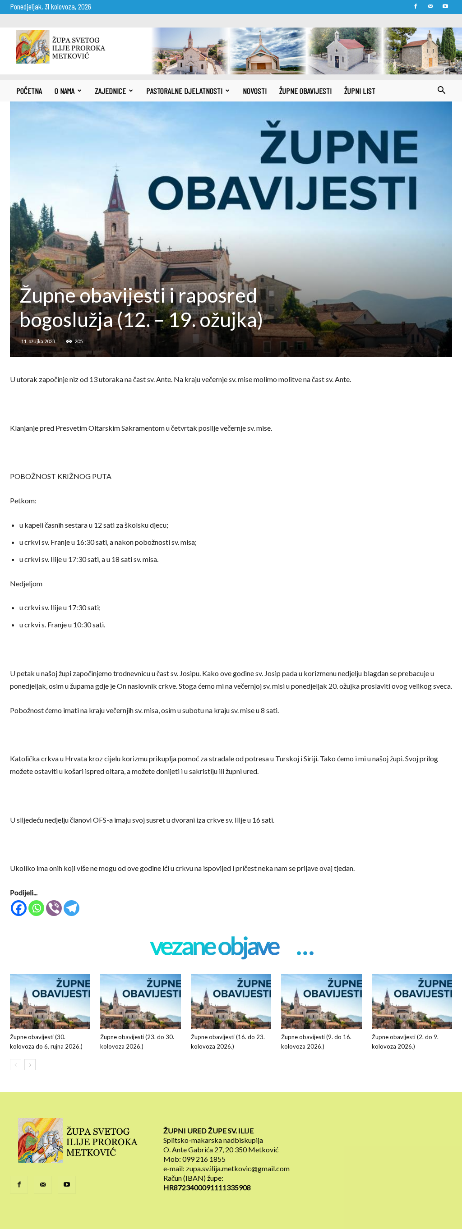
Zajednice (110, 91)
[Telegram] (71, 908)
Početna (29, 91)
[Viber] (54, 908)
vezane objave (214, 946)
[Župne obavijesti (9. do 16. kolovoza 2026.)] (321, 1001)
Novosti (255, 91)
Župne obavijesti (305, 91)
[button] (441, 91)
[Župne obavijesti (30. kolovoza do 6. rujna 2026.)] (50, 1001)
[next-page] (30, 1064)
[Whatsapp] (36, 908)
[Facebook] (415, 6)
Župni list (359, 91)
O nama (64, 91)
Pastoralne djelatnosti (184, 91)
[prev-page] (15, 1064)
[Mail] (430, 6)
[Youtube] (445, 6)
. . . (304, 946)
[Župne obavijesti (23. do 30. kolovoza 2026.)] (140, 1001)
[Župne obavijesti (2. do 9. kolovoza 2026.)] (412, 1001)
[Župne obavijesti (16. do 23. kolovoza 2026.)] (231, 1001)
